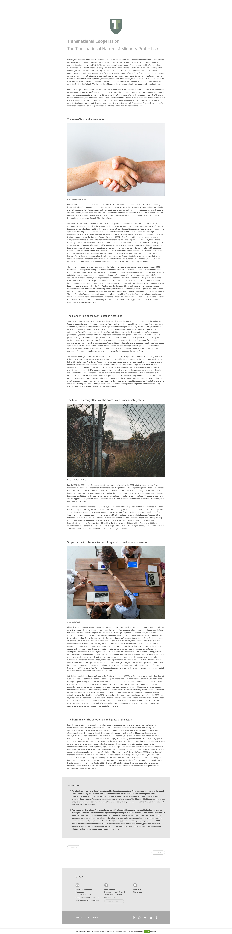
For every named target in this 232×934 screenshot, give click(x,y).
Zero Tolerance (127, 237)
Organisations (142, 261)
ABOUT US (78, 918)
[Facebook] (134, 918)
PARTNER (95, 918)
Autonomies (110, 245)
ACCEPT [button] (147, 931)
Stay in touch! (138, 892)
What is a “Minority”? (86, 84)
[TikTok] (156, 918)
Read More (153, 931)
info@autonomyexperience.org (87, 897)
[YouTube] (145, 918)
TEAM (87, 918)
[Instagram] (139, 918)
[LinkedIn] (151, 918)
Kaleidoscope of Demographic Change (132, 62)
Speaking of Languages (97, 746)
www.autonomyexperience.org (87, 900)
